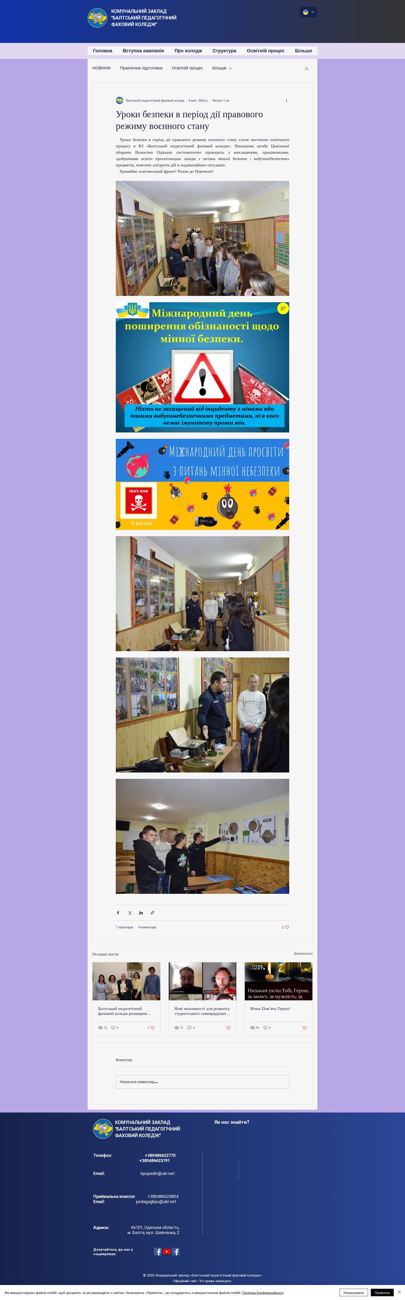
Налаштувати (354, 1292)
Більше (219, 68)
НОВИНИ (101, 68)
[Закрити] (399, 1292)
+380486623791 (154, 1160)
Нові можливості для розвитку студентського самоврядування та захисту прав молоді (202, 1011)
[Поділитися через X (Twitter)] (129, 912)
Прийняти (382, 1292)
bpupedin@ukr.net (158, 1173)
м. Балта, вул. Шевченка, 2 (153, 1232)
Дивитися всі (303, 953)
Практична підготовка (141, 68)
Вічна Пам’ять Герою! (270, 1008)
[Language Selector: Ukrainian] (308, 12)
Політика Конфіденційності (262, 1292)
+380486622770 (160, 1155)
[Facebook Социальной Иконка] (158, 1251)
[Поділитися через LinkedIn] (141, 912)
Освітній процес (187, 68)
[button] (306, 68)
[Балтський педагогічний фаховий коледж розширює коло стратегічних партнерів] (126, 981)
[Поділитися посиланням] (152, 912)
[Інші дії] (286, 100)
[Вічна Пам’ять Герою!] (278, 981)
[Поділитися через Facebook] (118, 912)
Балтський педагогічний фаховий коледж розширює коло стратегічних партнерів (124, 1011)
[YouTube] (167, 1251)
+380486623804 (162, 1196)
